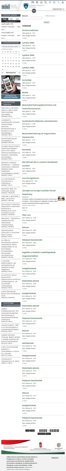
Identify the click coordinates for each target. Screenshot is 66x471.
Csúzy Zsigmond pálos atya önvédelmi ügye (10, 294)
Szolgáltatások (29, 268)
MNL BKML (11, 226)
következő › (41, 434)
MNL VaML (11, 200)
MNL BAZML (12, 214)
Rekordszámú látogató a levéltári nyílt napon (10, 233)
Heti (11, 19)
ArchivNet (27, 80)
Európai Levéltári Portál (28, 205)
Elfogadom (55, 457)
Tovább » (24, 38)
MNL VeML (11, 142)
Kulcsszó (25, 16)
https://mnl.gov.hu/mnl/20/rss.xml (46, 2)
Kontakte (26, 149)
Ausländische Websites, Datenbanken (39, 121)
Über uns (26, 215)
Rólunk (25, 227)
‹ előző (32, 430)
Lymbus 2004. (28, 55)
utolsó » (48, 434)
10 (55, 430)
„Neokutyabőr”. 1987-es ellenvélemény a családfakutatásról (10, 327)
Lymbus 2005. (28, 67)
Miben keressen (50, 16)
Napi (4, 19)
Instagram (41, 2)
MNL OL (10, 116)
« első (27, 430)
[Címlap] (10, 6)
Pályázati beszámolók (32, 240)
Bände (25, 92)
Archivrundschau (30, 30)
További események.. (7, 49)
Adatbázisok (28, 343)
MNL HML (11, 257)
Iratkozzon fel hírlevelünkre (33, 2)
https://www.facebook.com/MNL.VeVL (37, 2)
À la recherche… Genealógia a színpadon (8, 181)
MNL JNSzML (12, 192)
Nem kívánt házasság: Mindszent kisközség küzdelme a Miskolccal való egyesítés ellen (10, 209)
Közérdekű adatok (30, 281)
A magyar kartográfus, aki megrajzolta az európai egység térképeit (8, 265)
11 (57, 430)
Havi (17, 19)
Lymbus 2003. (28, 43)
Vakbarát (50, 2)
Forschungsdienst (30, 178)
